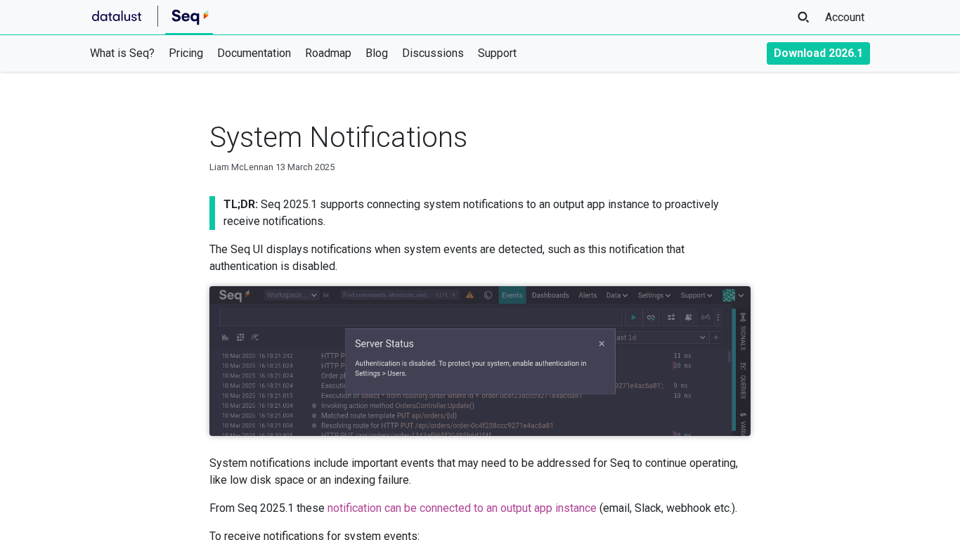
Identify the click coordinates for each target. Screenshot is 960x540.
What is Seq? (122, 53)
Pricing (186, 53)
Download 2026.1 (818, 53)
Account (844, 17)
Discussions (433, 53)
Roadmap (328, 53)
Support (497, 53)
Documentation (254, 53)
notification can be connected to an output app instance (462, 508)
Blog (376, 53)
